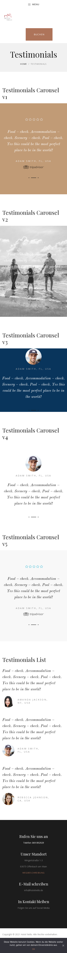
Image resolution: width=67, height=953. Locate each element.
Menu (35, 4)
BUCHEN (39, 34)
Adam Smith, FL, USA (33, 160)
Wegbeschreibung (33, 872)
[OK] (63, 945)
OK (33, 949)
